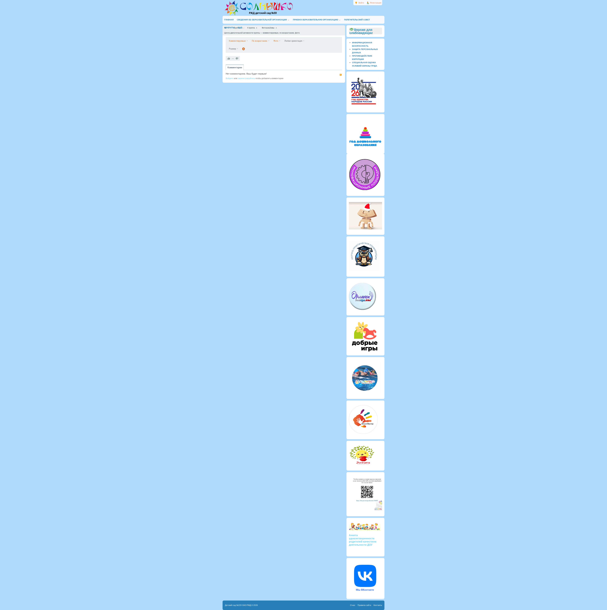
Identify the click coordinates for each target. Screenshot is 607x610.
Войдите (229, 78)
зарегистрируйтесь (246, 78)
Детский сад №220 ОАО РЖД (238, 605)
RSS (340, 74)
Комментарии (234, 67)
